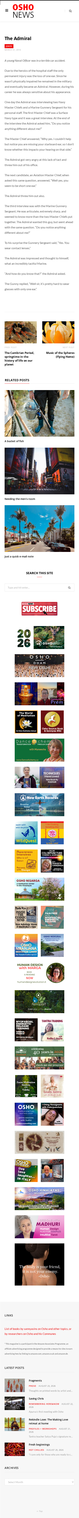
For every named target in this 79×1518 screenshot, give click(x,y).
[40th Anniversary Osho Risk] (39, 1068)
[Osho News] (23, 11)
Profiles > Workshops (43, 1428)
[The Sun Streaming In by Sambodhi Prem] (39, 704)
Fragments (35, 1380)
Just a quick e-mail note (19, 556)
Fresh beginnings (39, 1444)
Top (41, 1511)
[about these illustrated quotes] (39, 1284)
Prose (32, 1385)
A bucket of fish (14, 441)
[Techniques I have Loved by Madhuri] (39, 787)
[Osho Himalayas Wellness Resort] (39, 1209)
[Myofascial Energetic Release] (52, 927)
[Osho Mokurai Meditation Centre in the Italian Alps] (52, 955)
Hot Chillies (36, 1449)
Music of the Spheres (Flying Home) (60, 354)
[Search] (68, 11)
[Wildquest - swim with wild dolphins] (26, 843)
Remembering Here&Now (44, 1404)
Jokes (9, 46)
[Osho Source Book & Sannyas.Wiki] (52, 732)
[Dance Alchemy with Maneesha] (39, 760)
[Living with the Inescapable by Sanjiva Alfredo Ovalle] (52, 1181)
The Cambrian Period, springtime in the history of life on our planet (19, 358)
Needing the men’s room (20, 499)
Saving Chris (36, 1398)
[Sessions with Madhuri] (39, 1237)
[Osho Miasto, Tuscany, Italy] (39, 648)
